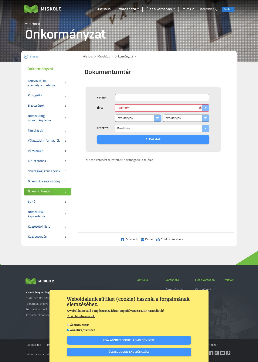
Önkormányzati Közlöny (44, 181)
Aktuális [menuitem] (104, 9)
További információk (81, 316)
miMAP (229, 280)
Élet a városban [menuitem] (159, 9)
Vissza (34, 56)
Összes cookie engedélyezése (128, 351)
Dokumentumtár (39, 191)
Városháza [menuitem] (127, 9)
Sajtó (31, 201)
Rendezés (102, 128)
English (228, 9)
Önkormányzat (124, 56)
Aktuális (142, 280)
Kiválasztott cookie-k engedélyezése (129, 340)
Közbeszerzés (37, 236)
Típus (100, 108)
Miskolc (88, 56)
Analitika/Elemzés (82, 330)
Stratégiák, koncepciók (44, 171)
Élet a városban (205, 280)
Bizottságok (36, 105)
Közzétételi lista (39, 226)
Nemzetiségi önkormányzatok (39, 118)
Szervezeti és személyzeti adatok (41, 83)
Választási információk (44, 140)
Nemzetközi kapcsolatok (36, 214)
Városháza (103, 56)
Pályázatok (35, 151)
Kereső (101, 97)
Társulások (35, 130)
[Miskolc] (58, 9)
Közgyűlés (35, 95)
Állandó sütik (79, 325)
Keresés (206, 9)
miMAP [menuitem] (188, 9)
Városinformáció (205, 289)
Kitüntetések (37, 161)
